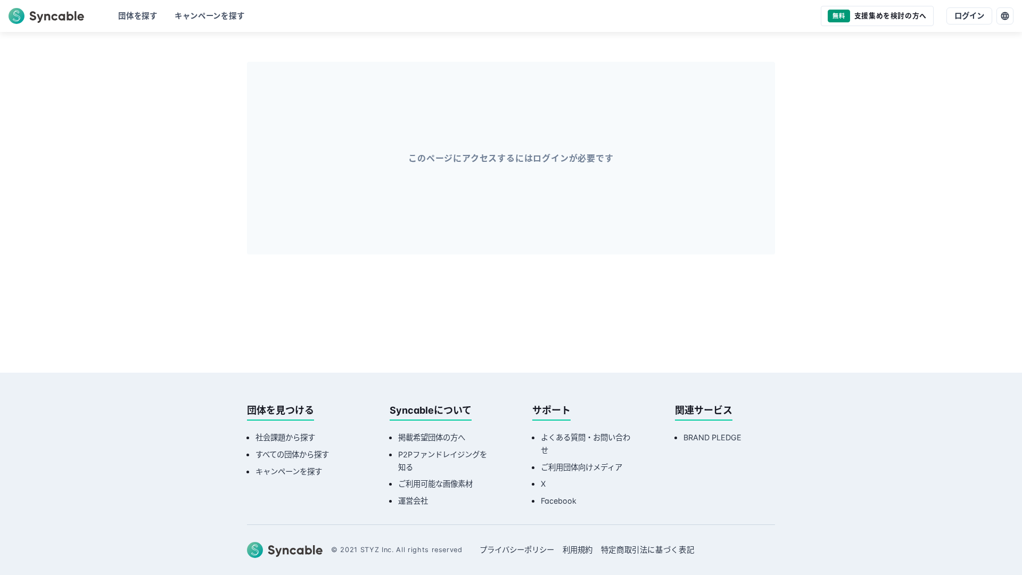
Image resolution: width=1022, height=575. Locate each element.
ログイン (969, 15)
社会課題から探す (285, 437)
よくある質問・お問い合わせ (585, 444)
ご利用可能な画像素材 (435, 483)
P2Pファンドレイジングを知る (442, 461)
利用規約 (577, 549)
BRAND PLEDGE (712, 437)
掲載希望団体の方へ (431, 437)
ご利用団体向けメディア (581, 467)
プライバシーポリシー (517, 549)
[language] (1004, 15)
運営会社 (413, 500)
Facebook (558, 500)
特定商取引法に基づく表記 (648, 549)
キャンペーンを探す (289, 471)
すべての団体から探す (292, 454)
